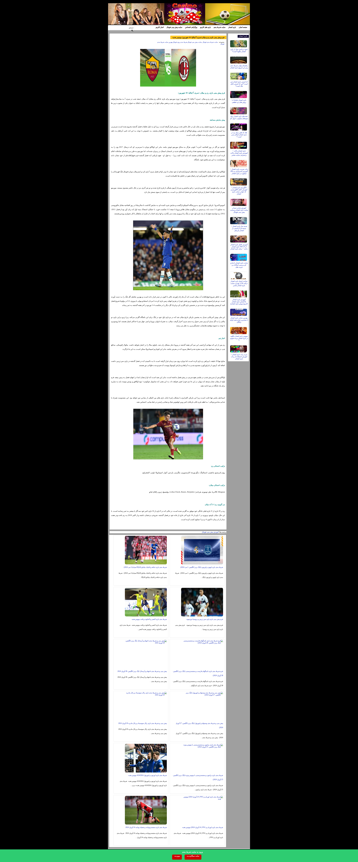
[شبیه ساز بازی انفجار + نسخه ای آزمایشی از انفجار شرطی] (239, 220)
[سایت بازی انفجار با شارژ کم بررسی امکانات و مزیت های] (239, 256)
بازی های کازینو (205, 27)
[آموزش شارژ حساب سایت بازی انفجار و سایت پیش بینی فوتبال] (239, 201)
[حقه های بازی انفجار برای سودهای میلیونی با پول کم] (239, 110)
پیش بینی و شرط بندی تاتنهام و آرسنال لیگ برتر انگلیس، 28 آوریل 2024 (142, 671)
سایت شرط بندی (219, 27)
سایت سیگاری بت (193, 856)
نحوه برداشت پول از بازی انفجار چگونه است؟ (239, 50)
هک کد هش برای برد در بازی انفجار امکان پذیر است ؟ (239, 135)
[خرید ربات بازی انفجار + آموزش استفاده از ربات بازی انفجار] (239, 348)
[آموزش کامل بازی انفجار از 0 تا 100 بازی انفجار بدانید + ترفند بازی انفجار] (239, 238)
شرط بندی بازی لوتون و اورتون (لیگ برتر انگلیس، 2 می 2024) (201, 567)
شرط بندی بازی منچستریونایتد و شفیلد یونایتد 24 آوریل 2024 (146, 827)
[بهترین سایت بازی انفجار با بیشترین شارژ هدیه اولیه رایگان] (239, 311)
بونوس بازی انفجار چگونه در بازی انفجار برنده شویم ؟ (239, 338)
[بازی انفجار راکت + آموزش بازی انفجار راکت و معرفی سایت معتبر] (239, 144)
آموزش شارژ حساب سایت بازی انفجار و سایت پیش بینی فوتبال (239, 210)
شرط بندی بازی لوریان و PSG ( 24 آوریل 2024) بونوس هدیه (202, 827)
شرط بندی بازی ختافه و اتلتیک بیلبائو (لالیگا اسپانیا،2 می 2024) (145, 567)
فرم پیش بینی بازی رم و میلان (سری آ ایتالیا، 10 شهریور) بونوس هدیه (198, 37)
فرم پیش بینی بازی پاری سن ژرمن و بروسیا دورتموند (204, 619)
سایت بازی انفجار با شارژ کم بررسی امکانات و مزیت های (239, 265)
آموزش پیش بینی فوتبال (210, 532)
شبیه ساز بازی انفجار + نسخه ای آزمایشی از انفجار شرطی (239, 228)
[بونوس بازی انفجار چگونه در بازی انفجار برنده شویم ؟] (239, 330)
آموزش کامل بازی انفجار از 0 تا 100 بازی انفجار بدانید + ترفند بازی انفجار (239, 247)
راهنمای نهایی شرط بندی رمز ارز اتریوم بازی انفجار (239, 67)
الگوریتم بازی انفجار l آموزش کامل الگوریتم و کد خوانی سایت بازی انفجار (239, 191)
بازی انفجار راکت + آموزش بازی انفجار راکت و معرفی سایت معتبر (239, 153)
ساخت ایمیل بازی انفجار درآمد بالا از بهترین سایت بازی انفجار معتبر (239, 283)
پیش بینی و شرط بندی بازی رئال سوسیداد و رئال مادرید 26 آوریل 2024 (142, 723)
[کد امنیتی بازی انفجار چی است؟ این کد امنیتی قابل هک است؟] (239, 75)
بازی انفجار (232, 27)
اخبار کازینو (160, 27)
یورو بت (177, 856)
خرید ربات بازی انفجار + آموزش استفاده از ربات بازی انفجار (239, 357)
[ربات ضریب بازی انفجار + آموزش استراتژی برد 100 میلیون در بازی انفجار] (239, 163)
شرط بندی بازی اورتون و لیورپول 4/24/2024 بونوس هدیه (147, 775)
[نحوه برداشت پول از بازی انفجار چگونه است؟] (239, 43)
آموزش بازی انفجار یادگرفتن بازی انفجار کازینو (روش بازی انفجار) (239, 302)
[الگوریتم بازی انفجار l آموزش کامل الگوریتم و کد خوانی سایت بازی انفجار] (239, 181)
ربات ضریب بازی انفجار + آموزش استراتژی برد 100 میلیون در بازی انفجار (239, 171)
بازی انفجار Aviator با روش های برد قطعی (239, 101)
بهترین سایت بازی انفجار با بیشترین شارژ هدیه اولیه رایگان (239, 320)
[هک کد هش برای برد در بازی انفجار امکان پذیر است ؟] (239, 126)
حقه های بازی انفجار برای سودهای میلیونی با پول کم (239, 117)
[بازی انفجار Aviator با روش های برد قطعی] (239, 94)
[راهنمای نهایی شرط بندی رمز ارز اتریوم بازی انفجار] (239, 59)
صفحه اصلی (243, 27)
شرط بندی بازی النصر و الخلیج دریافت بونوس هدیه (149, 619)
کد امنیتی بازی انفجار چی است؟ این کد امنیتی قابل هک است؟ (239, 84)
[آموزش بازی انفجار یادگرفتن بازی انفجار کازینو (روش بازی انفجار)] (239, 293)
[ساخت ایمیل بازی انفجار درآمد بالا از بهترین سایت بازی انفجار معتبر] (239, 275)
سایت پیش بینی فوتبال (174, 27)
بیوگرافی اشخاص (191, 27)
